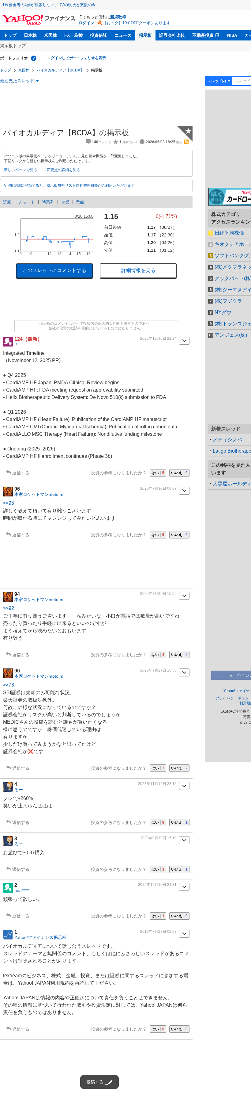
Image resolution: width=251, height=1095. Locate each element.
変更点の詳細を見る (63, 170)
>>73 (8, 684)
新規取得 (118, 17)
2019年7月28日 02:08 (158, 931)
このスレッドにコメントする (54, 270)
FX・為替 (73, 35)
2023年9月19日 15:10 (158, 838)
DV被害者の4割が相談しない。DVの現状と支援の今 (49, 4)
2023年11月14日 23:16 (157, 784)
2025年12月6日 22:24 (158, 338)
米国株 (50, 35)
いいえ (179, 473)
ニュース (123, 35)
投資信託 (98, 35)
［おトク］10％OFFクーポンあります (136, 23)
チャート (26, 202)
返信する (20, 472)
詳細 (7, 202)
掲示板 (145, 35)
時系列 (48, 202)
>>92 (8, 608)
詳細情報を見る (138, 270)
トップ (10, 35)
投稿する (94, 1081)
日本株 (30, 35)
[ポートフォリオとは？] (33, 58)
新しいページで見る (20, 170)
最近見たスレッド (17, 80)
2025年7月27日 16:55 (158, 670)
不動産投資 (203, 35)
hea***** (21, 890)
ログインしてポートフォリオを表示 (76, 58)
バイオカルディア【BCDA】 (60, 70)
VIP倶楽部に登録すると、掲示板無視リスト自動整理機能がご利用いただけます (69, 185)
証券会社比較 (172, 35)
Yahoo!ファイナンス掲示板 (40, 937)
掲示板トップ (13, 45)
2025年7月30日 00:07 (158, 488)
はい (158, 473)
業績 (80, 202)
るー (18, 789)
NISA (232, 35)
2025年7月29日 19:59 (158, 594)
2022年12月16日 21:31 (157, 885)
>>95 (8, 503)
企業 (65, 202)
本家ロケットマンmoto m (38, 494)
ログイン (86, 23)
